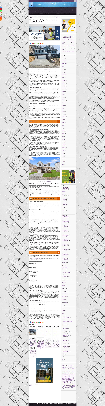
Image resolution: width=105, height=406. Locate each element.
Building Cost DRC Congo (66, 226)
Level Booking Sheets (66, 378)
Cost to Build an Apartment (71, 375)
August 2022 (63, 91)
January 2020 (63, 133)
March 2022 (63, 97)
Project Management (64, 324)
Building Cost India (65, 230)
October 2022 (63, 88)
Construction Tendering (65, 293)
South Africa (63, 354)
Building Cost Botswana (66, 221)
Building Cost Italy (64, 265)
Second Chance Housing (51, 11)
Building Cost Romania (65, 245)
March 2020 (63, 130)
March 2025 (63, 69)
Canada (63, 280)
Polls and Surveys (70, 403)
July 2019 (63, 136)
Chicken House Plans (65, 196)
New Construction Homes (65, 308)
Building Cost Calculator (66, 276)
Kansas (67, 377)
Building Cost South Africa (66, 249)
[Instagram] (1, 16)
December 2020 (64, 116)
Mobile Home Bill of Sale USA (66, 332)
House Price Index (64, 377)
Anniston (67, 365)
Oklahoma (69, 381)
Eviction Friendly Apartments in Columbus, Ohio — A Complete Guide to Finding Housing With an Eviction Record (68, 48)
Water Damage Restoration (66, 272)
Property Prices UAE (65, 340)
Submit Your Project (43, 11)
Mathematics (63, 305)
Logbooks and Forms (64, 302)
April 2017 (63, 158)
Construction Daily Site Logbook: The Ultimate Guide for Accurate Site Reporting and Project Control (68, 42)
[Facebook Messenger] (39, 43)
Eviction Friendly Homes (60, 11)
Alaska (65, 365)
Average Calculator (65, 275)
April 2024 (63, 77)
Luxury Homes (70, 378)
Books (62, 212)
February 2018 (63, 144)
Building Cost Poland (65, 244)
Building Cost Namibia (65, 239)
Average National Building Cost (36, 258)
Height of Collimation (71, 376)
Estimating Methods (45, 9)
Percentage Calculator (65, 277)
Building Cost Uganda (65, 254)
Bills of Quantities (64, 210)
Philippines (63, 323)
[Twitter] (31, 43)
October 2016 (63, 161)
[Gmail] (36, 43)
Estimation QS (52, 3)
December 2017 (64, 147)
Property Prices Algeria (65, 336)
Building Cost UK (65, 255)
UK (62, 356)
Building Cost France (64, 262)
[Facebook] (30, 43)
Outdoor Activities (65, 320)
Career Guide (60, 7)
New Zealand (63, 310)
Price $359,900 (49, 69)
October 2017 (63, 150)
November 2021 (64, 102)
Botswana (63, 213)
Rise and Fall (70, 385)
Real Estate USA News (65, 343)
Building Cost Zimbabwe (66, 260)
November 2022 (64, 86)
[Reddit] (1, 18)
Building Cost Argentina (66, 217)
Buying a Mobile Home (69, 371)
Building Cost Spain (65, 250)
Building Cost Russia (65, 246)
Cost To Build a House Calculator (66, 374)
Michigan (66, 379)
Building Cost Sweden (65, 253)
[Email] (38, 43)
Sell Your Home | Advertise (49, 403)
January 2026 (63, 58)
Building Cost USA (54, 7)
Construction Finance (61, 9)
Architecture (63, 194)
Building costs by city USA (68, 367)
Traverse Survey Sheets (70, 387)
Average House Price (64, 366)
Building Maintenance (53, 9)
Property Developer (65, 328)
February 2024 (63, 80)
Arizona (69, 365)
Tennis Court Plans (65, 204)
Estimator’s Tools (64, 299)
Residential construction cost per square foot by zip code (39, 385)
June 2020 (63, 125)
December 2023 (64, 83)
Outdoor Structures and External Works (68, 321)
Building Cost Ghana (65, 227)
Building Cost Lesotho (65, 232)
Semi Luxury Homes (70, 386)
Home (30, 7)
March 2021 (63, 111)
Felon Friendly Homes (65, 348)
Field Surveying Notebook (65, 376)
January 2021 (63, 114)
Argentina (63, 207)
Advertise (69, 13)
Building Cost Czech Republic (66, 225)
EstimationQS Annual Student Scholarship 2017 (57, 13)
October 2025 (63, 61)
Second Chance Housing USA (66, 351)
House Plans (65, 13)
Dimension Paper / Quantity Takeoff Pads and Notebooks (41, 7)
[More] (42, 43)
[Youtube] (41, 43)
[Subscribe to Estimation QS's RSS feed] (29, 0)
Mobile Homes (65, 333)
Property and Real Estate (65, 331)
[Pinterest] (33, 43)
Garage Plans (64, 200)
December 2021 (64, 100)
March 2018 (63, 142)
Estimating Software (69, 9)
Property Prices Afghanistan (66, 335)
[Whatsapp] (34, 43)
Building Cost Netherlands (66, 240)
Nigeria (63, 313)
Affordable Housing (64, 187)
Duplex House (64, 199)
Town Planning (64, 205)
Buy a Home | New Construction (41, 403)
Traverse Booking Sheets (64, 387)
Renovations (64, 269)
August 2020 (63, 122)
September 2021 (64, 103)
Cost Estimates (64, 294)
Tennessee (73, 386)
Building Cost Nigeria (65, 241)
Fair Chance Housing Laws (69, 11)
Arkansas (71, 365)
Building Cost (33, 22)
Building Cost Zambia (65, 259)
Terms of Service (43, 13)
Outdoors (39, 9)
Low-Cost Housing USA (66, 188)
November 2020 (64, 117)
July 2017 (63, 153)
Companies (63, 285)
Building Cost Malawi (65, 235)
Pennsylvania (72, 381)
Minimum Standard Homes (70, 379)
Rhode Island (67, 385)
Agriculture (63, 191)
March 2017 (63, 159)
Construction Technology (33, 9)
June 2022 (63, 94)
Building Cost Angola (65, 216)
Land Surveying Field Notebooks (34, 11)
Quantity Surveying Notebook (66, 317)
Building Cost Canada (65, 222)
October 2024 (63, 72)
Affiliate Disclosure (38, 13)
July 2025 (63, 66)
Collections (55, 403)
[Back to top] (103, 404)
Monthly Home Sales (71, 380)
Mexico (63, 307)
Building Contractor (65, 325)
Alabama (63, 365)
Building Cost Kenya (65, 231)
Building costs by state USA (33, 384)
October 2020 (63, 119)
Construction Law (66, 7)
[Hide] (0, 21)
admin (30, 22)
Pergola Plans (64, 203)
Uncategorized (64, 357)
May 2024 (63, 75)
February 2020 (63, 131)
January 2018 (63, 145)
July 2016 (63, 164)
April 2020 (63, 128)
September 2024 (64, 74)
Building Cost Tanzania (65, 267)
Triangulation (63, 388)
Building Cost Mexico (65, 236)
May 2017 (63, 156)
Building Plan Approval (65, 195)
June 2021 (63, 108)
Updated (63, 359)
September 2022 (64, 89)
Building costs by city (69, 366)
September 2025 (64, 63)
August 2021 (63, 105)
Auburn (73, 365)
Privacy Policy (48, 13)
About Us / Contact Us (32, 13)
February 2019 (63, 139)
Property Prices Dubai (65, 337)
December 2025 (64, 60)
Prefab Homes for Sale (65, 189)
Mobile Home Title (65, 380)
